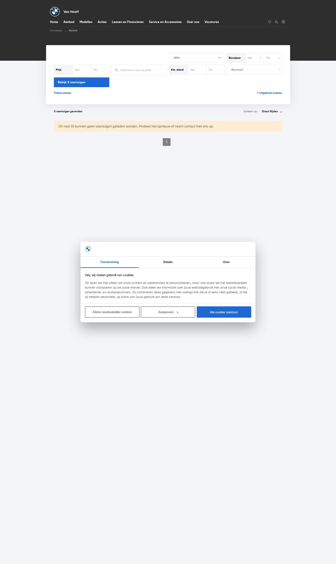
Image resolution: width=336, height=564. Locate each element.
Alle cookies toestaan (224, 312)
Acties (102, 22)
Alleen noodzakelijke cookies (112, 312)
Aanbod (68, 22)
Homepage (56, 30)
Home (54, 22)
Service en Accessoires (165, 22)
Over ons (193, 22)
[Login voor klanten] (283, 22)
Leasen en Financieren (128, 22)
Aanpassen (165, 312)
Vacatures (212, 22)
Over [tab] (226, 262)
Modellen (86, 22)
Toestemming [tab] (109, 262)
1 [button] (166, 142)
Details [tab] (168, 262)
